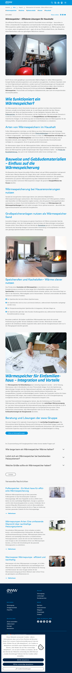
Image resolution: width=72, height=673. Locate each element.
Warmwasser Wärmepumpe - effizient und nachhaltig (25, 558)
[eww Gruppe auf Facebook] (38, 622)
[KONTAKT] (55, 3)
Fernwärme (41, 225)
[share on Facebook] (62, 15)
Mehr (14, 7)
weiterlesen (12, 513)
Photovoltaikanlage (41, 133)
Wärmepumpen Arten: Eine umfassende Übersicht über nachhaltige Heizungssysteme (24, 524)
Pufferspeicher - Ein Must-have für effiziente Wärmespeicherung (24, 489)
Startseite (7, 7)
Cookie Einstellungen (24, 669)
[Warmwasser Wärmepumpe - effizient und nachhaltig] (57, 561)
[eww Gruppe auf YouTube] (47, 622)
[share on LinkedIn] (60, 15)
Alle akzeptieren (24, 660)
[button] (65, 2)
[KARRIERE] (58, 3)
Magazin (21, 7)
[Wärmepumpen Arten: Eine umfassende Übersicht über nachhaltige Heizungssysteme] (57, 525)
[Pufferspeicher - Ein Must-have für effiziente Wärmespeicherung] (57, 492)
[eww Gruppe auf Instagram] (41, 622)
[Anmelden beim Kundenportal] (61, 3)
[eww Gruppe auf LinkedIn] (44, 622)
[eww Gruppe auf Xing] (50, 622)
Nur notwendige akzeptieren (24, 664)
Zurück (10, 474)
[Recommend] (65, 15)
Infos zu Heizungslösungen (16, 433)
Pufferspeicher (10, 114)
